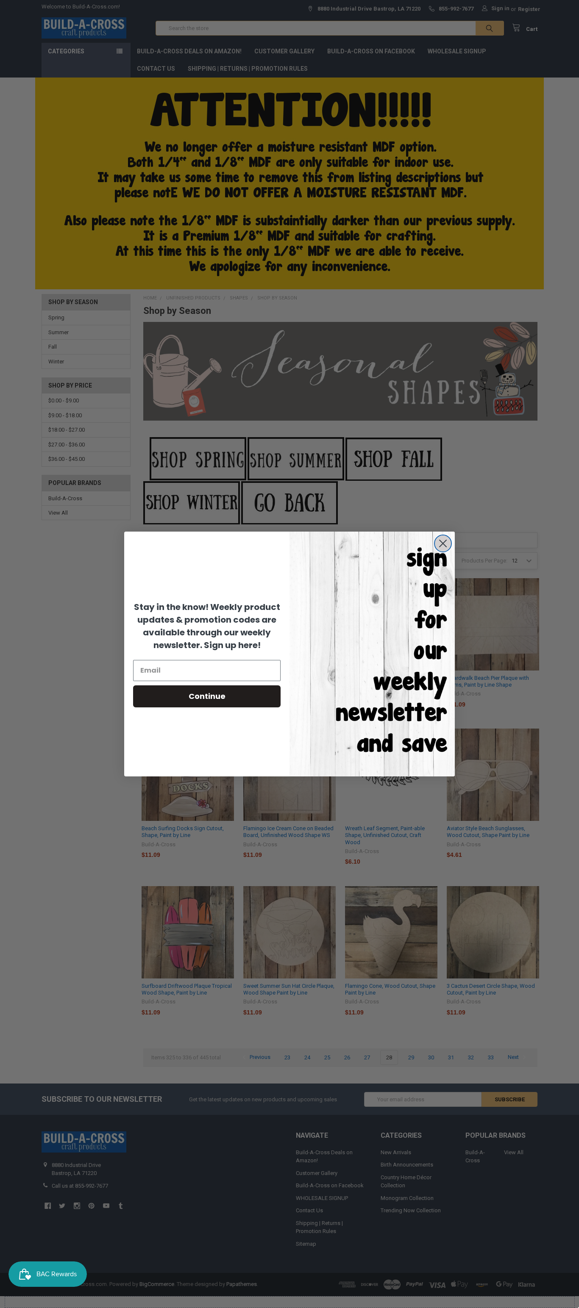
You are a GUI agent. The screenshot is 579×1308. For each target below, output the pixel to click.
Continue (207, 696)
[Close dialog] (442, 543)
